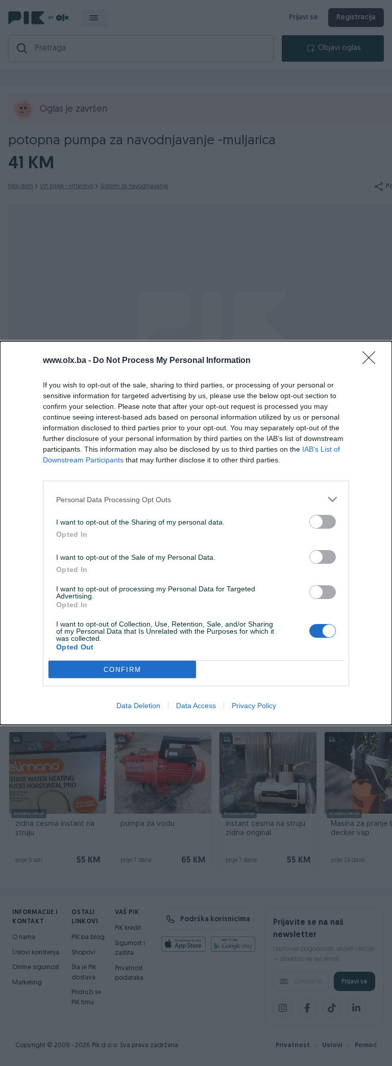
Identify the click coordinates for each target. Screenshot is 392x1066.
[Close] (372, 361)
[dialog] (196, 533)
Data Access (196, 705)
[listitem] (196, 499)
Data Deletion (138, 705)
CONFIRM (122, 669)
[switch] (322, 522)
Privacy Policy (254, 705)
